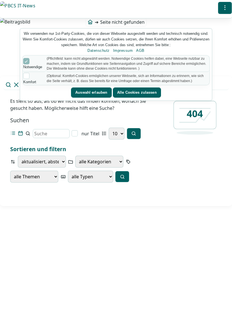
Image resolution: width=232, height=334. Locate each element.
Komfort (29, 82)
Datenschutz (98, 50)
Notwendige (32, 67)
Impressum (123, 50)
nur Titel (89, 133)
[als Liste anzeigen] (13, 133)
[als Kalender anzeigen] (20, 133)
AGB (140, 50)
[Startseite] (90, 22)
